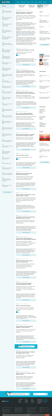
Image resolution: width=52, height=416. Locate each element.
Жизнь (26, 399)
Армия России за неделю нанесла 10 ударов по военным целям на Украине (7, 122)
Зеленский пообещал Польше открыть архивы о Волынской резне (24, 261)
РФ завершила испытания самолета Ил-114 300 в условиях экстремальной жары (7, 25)
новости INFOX (42, 54)
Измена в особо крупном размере (23, 305)
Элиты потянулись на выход (22, 155)
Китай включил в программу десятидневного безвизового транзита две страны (6, 152)
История (20, 402)
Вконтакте (45, 399)
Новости (20, 400)
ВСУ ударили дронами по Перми (6, 163)
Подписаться (46, 394)
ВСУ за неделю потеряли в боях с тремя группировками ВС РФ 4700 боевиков (7, 135)
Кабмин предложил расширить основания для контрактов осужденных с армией (25, 135)
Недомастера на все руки (43, 92)
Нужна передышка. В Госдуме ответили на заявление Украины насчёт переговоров (6, 69)
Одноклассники (46, 401)
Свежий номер (21, 399)
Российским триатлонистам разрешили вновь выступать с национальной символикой (6, 57)
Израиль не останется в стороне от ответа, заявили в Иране (25, 374)
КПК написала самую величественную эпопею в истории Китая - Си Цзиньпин (44, 144)
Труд (19, 55)
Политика (17, 48)
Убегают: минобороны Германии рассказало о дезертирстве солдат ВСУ (7, 12)
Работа (20, 401)
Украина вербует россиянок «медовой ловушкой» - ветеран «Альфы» (24, 327)
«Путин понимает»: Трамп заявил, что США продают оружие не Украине (25, 195)
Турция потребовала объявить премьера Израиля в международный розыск (7, 44)
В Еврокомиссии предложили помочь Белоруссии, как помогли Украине (44, 87)
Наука (32, 401)
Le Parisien (28, 25)
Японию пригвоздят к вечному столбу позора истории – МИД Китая (44, 151)
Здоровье (32, 400)
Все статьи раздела (7, 192)
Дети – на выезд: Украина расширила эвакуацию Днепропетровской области (24, 114)
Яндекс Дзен (45, 400)
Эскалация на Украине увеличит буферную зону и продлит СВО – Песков (25, 352)
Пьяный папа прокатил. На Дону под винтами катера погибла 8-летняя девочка (7, 110)
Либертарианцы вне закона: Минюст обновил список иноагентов (24, 174)
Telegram (45, 402)
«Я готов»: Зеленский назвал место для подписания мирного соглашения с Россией (25, 71)
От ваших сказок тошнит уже (21, 6)
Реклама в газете (39, 400)
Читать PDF (45, 6)
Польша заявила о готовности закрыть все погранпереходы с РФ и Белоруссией (7, 31)
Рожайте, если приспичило (32, 6)
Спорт (32, 399)
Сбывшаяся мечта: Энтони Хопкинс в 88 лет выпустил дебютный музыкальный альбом (7, 38)
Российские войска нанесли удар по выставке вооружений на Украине (24, 284)
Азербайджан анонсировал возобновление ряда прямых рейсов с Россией (25, 218)
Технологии (32, 402)
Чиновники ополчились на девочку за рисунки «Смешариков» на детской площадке (7, 75)
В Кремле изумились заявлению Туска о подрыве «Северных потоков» (6, 98)
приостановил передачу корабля (24, 34)
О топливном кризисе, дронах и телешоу (25, 50)
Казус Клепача (41, 26)
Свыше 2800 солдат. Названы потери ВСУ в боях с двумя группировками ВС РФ (7, 128)
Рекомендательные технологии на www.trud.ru (40, 402)
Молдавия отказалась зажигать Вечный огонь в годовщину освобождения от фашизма (6, 51)
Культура (26, 402)
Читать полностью (26, 64)
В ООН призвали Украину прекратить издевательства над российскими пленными (26, 239)
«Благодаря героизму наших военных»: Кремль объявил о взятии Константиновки (25, 93)
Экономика (26, 401)
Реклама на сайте (39, 399)
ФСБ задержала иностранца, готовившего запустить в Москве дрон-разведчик (6, 180)
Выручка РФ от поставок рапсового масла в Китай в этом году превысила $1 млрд (7, 18)
